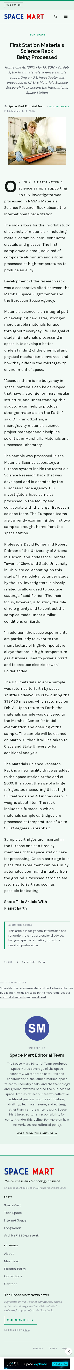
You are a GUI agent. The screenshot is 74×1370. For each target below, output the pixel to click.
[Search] (55, 16)
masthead (39, 997)
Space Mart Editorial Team (26, 106)
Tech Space (13, 1213)
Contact (10, 1284)
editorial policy (49, 1125)
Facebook (28, 962)
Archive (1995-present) (21, 1235)
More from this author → (37, 1133)
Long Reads (13, 1228)
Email (42, 962)
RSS (26, 1329)
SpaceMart (12, 1205)
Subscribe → (20, 1320)
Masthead (11, 1261)
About (9, 1253)
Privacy (38, 1348)
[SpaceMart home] (24, 16)
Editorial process (59, 106)
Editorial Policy (15, 1269)
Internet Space (15, 1220)
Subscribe (13, 5)
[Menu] (66, 16)
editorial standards (13, 997)
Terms (53, 1348)
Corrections (13, 1276)
